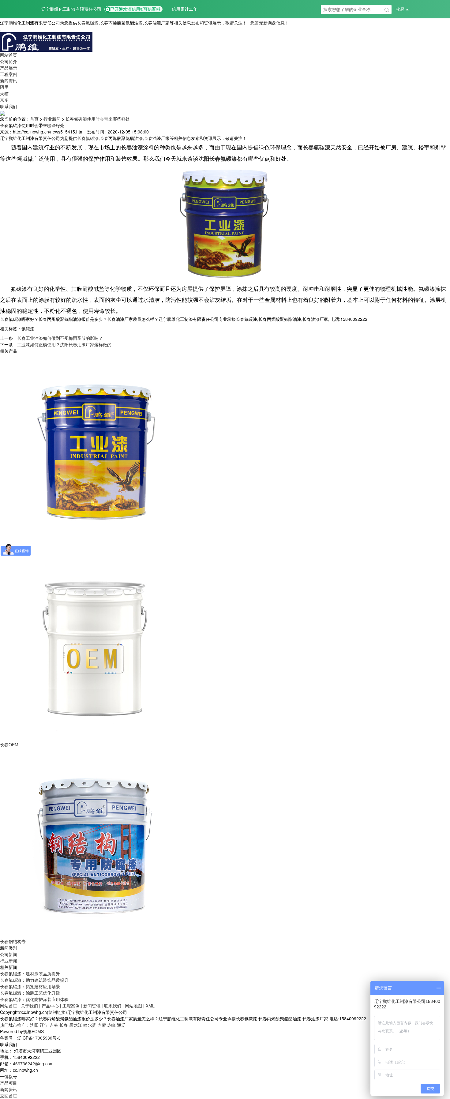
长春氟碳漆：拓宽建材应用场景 (30, 986)
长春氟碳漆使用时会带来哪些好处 (98, 119)
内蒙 (101, 1025)
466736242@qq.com (33, 1063)
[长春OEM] (95, 646)
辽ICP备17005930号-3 (39, 1038)
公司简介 (8, 61)
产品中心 (50, 1006)
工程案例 (8, 74)
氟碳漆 (27, 328)
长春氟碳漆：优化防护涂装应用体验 (34, 999)
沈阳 (34, 1025)
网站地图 (133, 1006)
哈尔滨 (89, 1025)
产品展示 (8, 68)
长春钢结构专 (13, 941)
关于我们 (29, 1006)
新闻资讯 (8, 80)
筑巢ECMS (33, 1031)
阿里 (4, 87)
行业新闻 (52, 119)
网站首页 (8, 55)
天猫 (4, 93)
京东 (4, 100)
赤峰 (111, 1025)
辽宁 (44, 1025)
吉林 (54, 1025)
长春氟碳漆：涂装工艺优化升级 (30, 993)
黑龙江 (75, 1025)
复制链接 (57, 1012)
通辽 (121, 1025)
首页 (34, 119)
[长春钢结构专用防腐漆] (95, 842)
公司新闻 (8, 954)
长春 (63, 1025)
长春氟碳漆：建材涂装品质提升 (30, 973)
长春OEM (9, 744)
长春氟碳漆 (88, 23)
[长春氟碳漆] (95, 449)
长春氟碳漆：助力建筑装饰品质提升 (34, 980)
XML (150, 1006)
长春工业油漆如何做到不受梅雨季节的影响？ (60, 338)
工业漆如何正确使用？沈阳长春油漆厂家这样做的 (64, 344)
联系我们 (8, 106)
